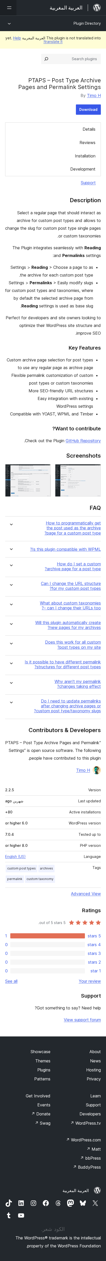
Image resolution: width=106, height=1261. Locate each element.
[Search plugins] (46, 59)
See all (11, 981)
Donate (40, 1113)
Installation (85, 155)
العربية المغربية (76, 1190)
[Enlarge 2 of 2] (44, 471)
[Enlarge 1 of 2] (93, 471)
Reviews (87, 142)
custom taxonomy (40, 879)
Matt (93, 1149)
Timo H (94, 95)
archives (46, 868)
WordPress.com (83, 1139)
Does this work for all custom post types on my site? (73, 645)
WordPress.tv (85, 1123)
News (95, 1060)
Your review (90, 981)
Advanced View (86, 893)
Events (43, 1104)
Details (89, 129)
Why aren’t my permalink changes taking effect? (78, 684)
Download (88, 109)
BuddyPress (87, 1167)
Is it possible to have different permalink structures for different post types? (63, 664)
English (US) (15, 856)
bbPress (90, 1158)
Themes (42, 1060)
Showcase (40, 1051)
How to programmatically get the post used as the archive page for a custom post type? (73, 528)
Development (82, 169)
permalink (14, 879)
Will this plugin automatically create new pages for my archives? (68, 625)
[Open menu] (8, 7)
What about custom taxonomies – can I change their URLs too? (70, 605)
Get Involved (38, 1095)
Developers (90, 1113)
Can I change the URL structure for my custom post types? (71, 586)
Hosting (93, 1069)
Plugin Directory (87, 23)
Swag (42, 1123)
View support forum (82, 1019)
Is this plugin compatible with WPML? (65, 549)
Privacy (94, 1078)
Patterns (42, 1078)
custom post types (21, 868)
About (95, 1051)
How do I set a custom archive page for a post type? (73, 566)
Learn (95, 1095)
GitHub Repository (83, 440)
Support (88, 182)
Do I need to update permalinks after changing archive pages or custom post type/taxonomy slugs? (67, 706)
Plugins (43, 1069)
